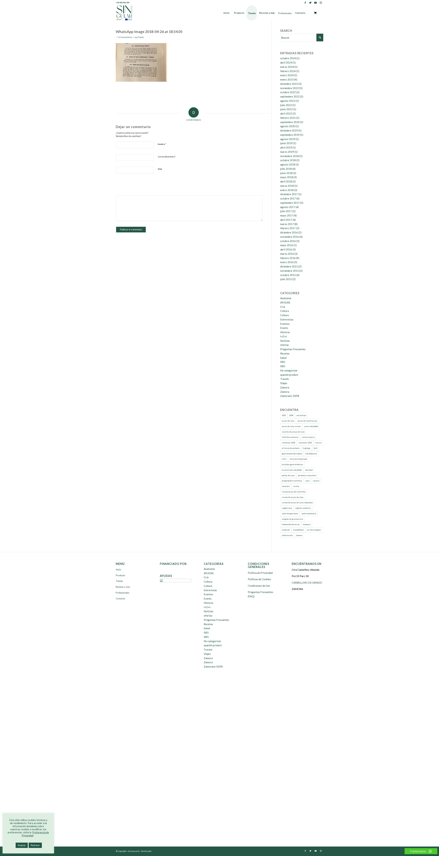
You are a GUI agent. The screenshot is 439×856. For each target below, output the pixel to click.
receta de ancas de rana (292, 497)
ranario (316, 481)
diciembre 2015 (289, 266)
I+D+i (283, 336)
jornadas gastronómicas (292, 464)
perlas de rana (288, 475)
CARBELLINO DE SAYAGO (307, 582)
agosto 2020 (287, 126)
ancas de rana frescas (307, 421)
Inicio (118, 569)
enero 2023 (287, 79)
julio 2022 (286, 105)
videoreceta (287, 535)
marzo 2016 (287, 253)
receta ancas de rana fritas (294, 492)
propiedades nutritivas (292, 481)
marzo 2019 (287, 151)
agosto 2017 (287, 207)
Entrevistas (286, 319)
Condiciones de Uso (259, 585)
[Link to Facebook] (305, 2)
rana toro (286, 486)
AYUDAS (285, 302)
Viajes (283, 383)
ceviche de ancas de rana (293, 432)
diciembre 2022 (289, 83)
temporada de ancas (291, 524)
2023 (284, 415)
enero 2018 (287, 190)
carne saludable (311, 426)
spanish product (289, 374)
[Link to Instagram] (320, 2)
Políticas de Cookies (259, 579)
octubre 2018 (288, 160)
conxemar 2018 (288, 442)
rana (307, 481)
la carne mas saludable (292, 470)
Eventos (285, 323)
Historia (285, 332)
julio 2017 (286, 211)
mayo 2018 (286, 177)
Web (160, 169)
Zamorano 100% (289, 395)
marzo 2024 (287, 66)
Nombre (162, 144)
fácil (315, 448)
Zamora (284, 387)
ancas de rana (288, 421)
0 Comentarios (125, 37)
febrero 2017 (288, 228)
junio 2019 (286, 143)
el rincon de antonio (290, 448)
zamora (299, 535)
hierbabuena (311, 453)
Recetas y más (123, 586)
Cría (282, 306)
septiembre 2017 (290, 202)
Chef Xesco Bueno (290, 437)
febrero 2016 (288, 258)
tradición (286, 530)
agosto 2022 (287, 100)
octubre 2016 (288, 241)
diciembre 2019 (289, 130)
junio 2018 (286, 173)
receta (296, 486)
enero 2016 (287, 262)
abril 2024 (286, 62)
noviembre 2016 (289, 236)
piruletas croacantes (307, 475)
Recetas (284, 353)
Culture (284, 315)
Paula (141, 37)
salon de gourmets (290, 513)
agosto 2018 (287, 164)
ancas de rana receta (291, 426)
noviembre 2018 (289, 156)
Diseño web (146, 851)
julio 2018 (286, 168)
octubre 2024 (288, 58)
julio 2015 (286, 279)
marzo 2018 (287, 185)
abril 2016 (286, 249)
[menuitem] (226, 12)
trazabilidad (298, 530)
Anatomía (285, 298)
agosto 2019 (287, 139)
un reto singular (314, 530)
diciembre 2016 (289, 232)
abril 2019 (286, 147)
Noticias (285, 340)
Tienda (119, 581)
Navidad (309, 470)
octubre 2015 (288, 275)
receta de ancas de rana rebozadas (297, 502)
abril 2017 (286, 219)
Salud (283, 357)
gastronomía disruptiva (292, 453)
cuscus (318, 442)
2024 (291, 415)
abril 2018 (286, 181)
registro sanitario (303, 508)
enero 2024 (287, 75)
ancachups (301, 415)
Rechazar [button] (35, 845)
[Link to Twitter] (310, 2)
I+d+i (284, 459)
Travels (284, 378)
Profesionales (122, 592)
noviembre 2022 (289, 88)
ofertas (284, 344)
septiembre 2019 (290, 134)
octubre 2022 (288, 92)
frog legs (306, 448)
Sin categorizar (289, 370)
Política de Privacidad (260, 572)
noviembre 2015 (289, 270)
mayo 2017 (286, 215)
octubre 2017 (288, 198)
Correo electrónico (167, 156)
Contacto (120, 598)
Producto (120, 575)
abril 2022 (286, 113)
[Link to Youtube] (315, 2)
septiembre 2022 (290, 96)
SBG (282, 361)
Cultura (284, 310)
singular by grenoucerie (292, 519)
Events (284, 327)
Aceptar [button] (22, 845)
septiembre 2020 (290, 122)
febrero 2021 (288, 117)
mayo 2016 (286, 245)
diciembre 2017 (289, 194)
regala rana (287, 508)
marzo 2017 (287, 224)
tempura (307, 524)
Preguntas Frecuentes (293, 349)
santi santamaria (308, 513)
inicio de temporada (298, 459)
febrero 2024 (288, 71)
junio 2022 (286, 109)
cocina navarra (308, 437)
